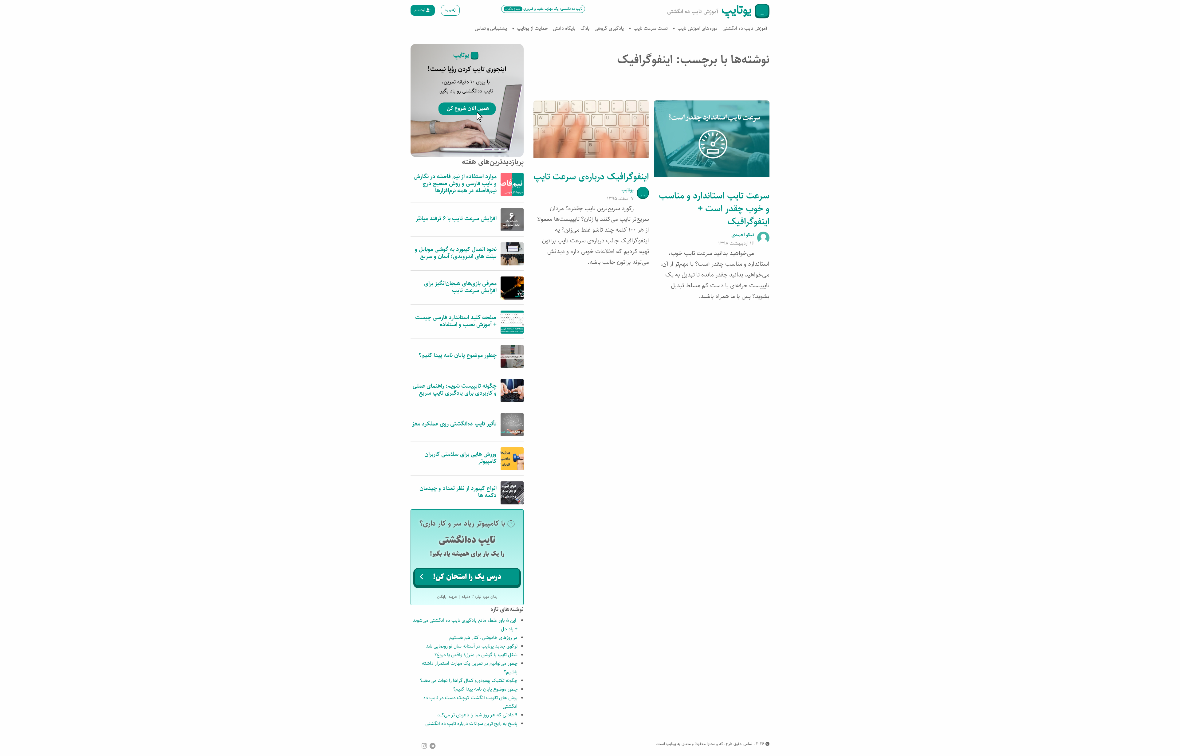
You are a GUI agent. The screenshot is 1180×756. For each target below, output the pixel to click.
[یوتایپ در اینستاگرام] (424, 745)
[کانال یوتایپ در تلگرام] (432, 745)
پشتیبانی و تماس (491, 28)
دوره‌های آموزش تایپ (698, 28)
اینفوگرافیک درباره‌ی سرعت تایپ (591, 177)
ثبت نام (420, 10)
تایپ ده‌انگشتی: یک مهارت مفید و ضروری (543, 9)
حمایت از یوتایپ (532, 28)
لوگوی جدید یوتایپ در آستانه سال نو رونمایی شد (471, 646)
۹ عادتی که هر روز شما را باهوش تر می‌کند (477, 715)
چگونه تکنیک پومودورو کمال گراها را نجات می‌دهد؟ (468, 680)
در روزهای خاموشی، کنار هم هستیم (483, 637)
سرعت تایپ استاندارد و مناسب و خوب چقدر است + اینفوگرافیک (714, 209)
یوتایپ (627, 190)
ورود (448, 10)
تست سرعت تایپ (651, 28)
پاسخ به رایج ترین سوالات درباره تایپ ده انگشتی (471, 723)
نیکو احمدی (742, 235)
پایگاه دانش (564, 28)
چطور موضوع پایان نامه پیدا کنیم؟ (485, 689)
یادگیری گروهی (609, 28)
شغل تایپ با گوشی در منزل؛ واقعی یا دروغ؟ (476, 655)
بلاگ (585, 28)
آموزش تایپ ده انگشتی (744, 28)
